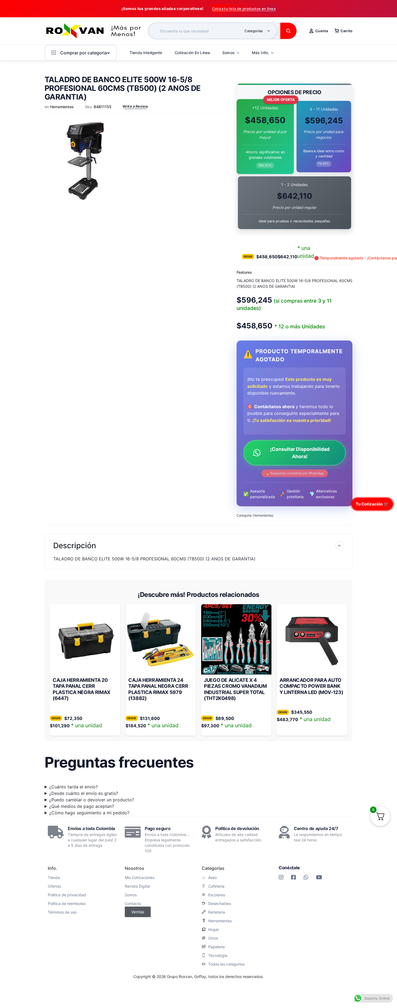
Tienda (54, 877)
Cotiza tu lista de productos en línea (243, 8)
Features (244, 272)
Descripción (74, 545)
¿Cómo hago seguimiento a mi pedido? (89, 812)
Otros (213, 938)
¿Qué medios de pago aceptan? (81, 806)
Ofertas (54, 886)
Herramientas (62, 106)
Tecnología (217, 955)
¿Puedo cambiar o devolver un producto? (91, 799)
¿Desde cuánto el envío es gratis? (83, 793)
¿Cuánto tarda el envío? (73, 786)
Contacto (133, 903)
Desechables (219, 903)
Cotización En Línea (192, 52)
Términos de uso (62, 912)
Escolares (216, 895)
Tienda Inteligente (146, 52)
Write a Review (135, 106)
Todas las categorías (226, 964)
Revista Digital (137, 886)
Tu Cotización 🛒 (372, 503)
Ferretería (216, 912)
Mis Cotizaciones (139, 877)
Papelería (216, 947)
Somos (131, 895)
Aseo (212, 877)
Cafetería (216, 886)
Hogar (213, 929)
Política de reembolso (67, 903)
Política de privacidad (67, 895)
